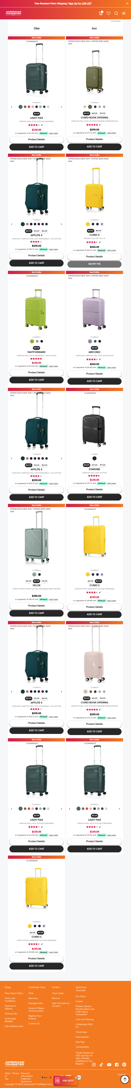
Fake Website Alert (14, 1026)
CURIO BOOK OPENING (94, 118)
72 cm (36, 231)
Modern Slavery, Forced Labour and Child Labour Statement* (85, 1010)
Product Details (36, 139)
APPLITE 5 (36, 235)
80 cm (98, 231)
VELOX (36, 585)
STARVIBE (94, 469)
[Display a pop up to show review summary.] (43, 125)
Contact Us (34, 1023)
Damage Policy (35, 1003)
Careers (79, 1001)
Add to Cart (36, 147)
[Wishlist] (108, 13)
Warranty (33, 998)
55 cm (36, 114)
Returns (56, 998)
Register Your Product (35, 1017)
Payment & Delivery (10, 1007)
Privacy (15, 1073)
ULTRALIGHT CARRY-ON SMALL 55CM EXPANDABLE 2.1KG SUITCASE (36, 239)
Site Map (80, 1042)
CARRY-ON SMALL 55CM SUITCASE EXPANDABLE (36, 121)
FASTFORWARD (36, 352)
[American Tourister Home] (13, 13)
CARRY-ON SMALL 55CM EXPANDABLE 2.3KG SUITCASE (36, 356)
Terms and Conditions (10, 999)
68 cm (94, 113)
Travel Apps (81, 1032)
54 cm (28, 581)
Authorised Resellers (10, 1020)
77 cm (102, 465)
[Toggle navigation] (123, 13)
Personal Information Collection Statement (27, 1077)
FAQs (30, 993)
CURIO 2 (95, 235)
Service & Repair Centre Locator (36, 1009)
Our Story (80, 996)
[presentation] (11, 107)
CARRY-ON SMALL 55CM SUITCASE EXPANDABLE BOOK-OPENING (94, 121)
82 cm (44, 231)
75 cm (102, 113)
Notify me (95, 264)
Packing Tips (11, 1013)
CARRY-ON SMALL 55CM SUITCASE (94, 473)
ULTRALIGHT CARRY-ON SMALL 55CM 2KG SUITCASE (94, 356)
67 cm (94, 465)
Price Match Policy (14, 993)
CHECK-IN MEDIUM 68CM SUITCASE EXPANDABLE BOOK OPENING (36, 589)
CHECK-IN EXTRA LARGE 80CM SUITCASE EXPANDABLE (94, 589)
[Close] (76, 1078)
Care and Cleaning (85, 1019)
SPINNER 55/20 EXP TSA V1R (94, 238)
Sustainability (82, 1047)
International (82, 1037)
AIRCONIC (94, 352)
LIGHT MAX (36, 118)
